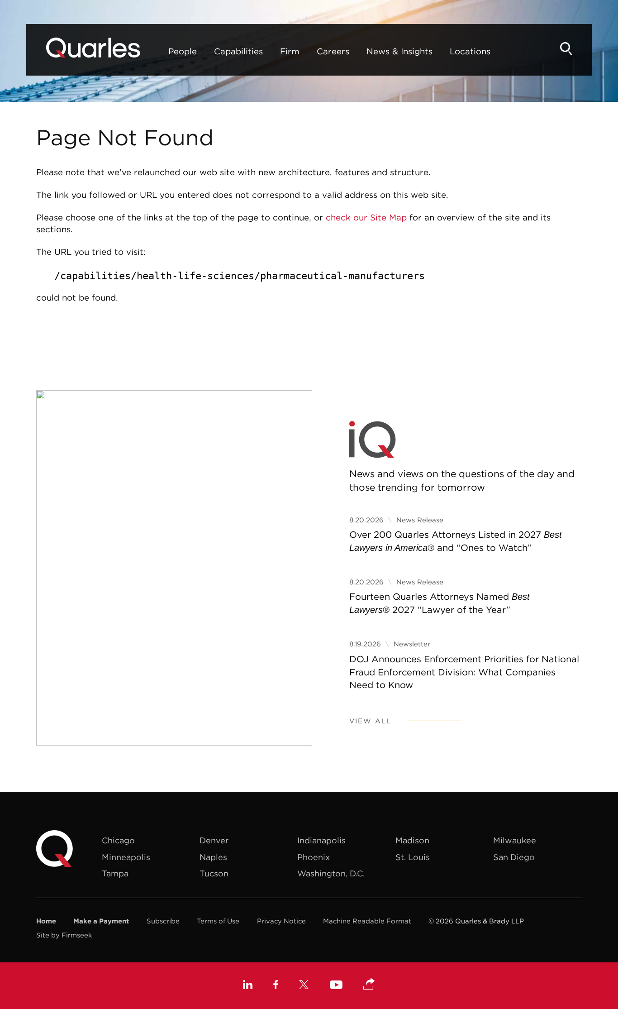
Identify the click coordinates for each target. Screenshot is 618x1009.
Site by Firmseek (64, 935)
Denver (214, 840)
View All (370, 721)
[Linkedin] (247, 985)
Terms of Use (218, 921)
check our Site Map (366, 217)
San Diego (514, 857)
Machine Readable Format (367, 921)
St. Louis (412, 857)
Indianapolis (321, 840)
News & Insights (399, 51)
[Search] (566, 48)
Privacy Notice (281, 921)
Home (46, 921)
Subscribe (163, 921)
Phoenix (313, 857)
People (182, 51)
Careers (333, 51)
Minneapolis (126, 857)
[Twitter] (304, 985)
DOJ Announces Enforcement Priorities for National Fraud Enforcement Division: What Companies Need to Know (464, 672)
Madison (412, 840)
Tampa (115, 873)
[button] (369, 984)
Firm (289, 51)
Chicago (118, 840)
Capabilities (238, 51)
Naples (213, 857)
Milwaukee (514, 840)
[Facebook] (275, 985)
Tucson (214, 873)
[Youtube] (336, 986)
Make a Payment (101, 921)
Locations (470, 51)
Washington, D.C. (331, 873)
